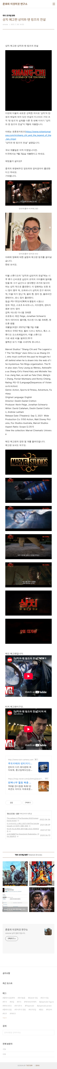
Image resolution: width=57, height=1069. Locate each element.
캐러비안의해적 (30, 1002)
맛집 (12, 1002)
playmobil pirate (45, 1006)
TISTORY (29, 1065)
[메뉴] (54, 4)
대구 (5, 1014)
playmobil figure (47, 1002)
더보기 (5, 1018)
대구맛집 (33, 1010)
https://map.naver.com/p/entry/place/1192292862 (26, 779)
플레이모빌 (8, 1010)
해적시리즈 (8, 1006)
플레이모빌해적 (9, 998)
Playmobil (30, 1006)
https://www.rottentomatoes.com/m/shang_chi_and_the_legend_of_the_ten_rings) (28, 135)
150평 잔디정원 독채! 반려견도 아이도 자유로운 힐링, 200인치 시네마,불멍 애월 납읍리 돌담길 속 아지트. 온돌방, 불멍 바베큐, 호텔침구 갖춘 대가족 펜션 (20, 787)
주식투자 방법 (21, 1010)
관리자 (38, 1065)
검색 (51, 1032)
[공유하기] (15, 803)
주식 (19, 1002)
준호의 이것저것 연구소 (15, 4)
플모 (41, 1010)
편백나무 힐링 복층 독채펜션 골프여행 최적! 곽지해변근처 (20, 782)
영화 (17, 814)
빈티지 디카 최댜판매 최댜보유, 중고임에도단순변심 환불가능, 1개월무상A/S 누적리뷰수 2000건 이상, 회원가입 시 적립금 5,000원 (20, 768)
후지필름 (22, 998)
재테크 (13, 1014)
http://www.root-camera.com (20, 759)
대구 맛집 (45, 998)
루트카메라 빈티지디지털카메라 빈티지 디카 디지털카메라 (20, 763)
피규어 (49, 1010)
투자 (5, 1002)
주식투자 (19, 1006)
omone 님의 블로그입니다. (15, 933)
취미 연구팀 (11, 814)
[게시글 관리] (18, 803)
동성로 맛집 (33, 998)
